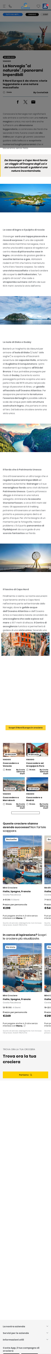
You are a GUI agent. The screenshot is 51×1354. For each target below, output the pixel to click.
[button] (38, 6)
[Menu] (4, 6)
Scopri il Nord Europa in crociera (25, 727)
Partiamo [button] (24, 1074)
